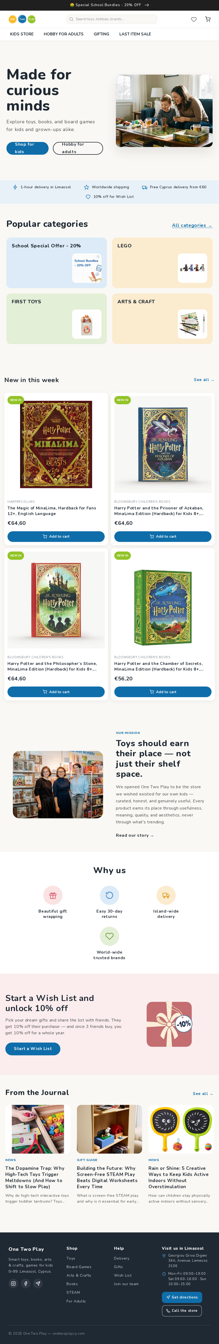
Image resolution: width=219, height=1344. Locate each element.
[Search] (71, 19)
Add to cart (59, 536)
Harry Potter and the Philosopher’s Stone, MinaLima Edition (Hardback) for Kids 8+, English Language (52, 666)
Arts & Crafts (79, 1275)
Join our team (126, 1283)
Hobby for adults (73, 148)
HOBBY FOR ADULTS (64, 34)
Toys (71, 1258)
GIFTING (101, 34)
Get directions (185, 1297)
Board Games (79, 1266)
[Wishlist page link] (194, 19)
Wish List (122, 1275)
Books (72, 1283)
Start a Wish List (33, 1049)
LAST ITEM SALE (135, 34)
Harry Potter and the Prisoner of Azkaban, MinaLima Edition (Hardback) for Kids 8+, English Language (159, 511)
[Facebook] (25, 1283)
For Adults (76, 1301)
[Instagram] (13, 1283)
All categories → (192, 225)
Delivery (121, 1258)
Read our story (135, 835)
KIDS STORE (22, 34)
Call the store (185, 1310)
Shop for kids (24, 148)
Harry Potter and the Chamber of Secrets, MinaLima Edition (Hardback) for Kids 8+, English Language (158, 666)
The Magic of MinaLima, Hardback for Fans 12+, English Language (51, 510)
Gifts (118, 1266)
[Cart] (207, 19)
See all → (204, 379)
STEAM (73, 1292)
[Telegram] (38, 1283)
